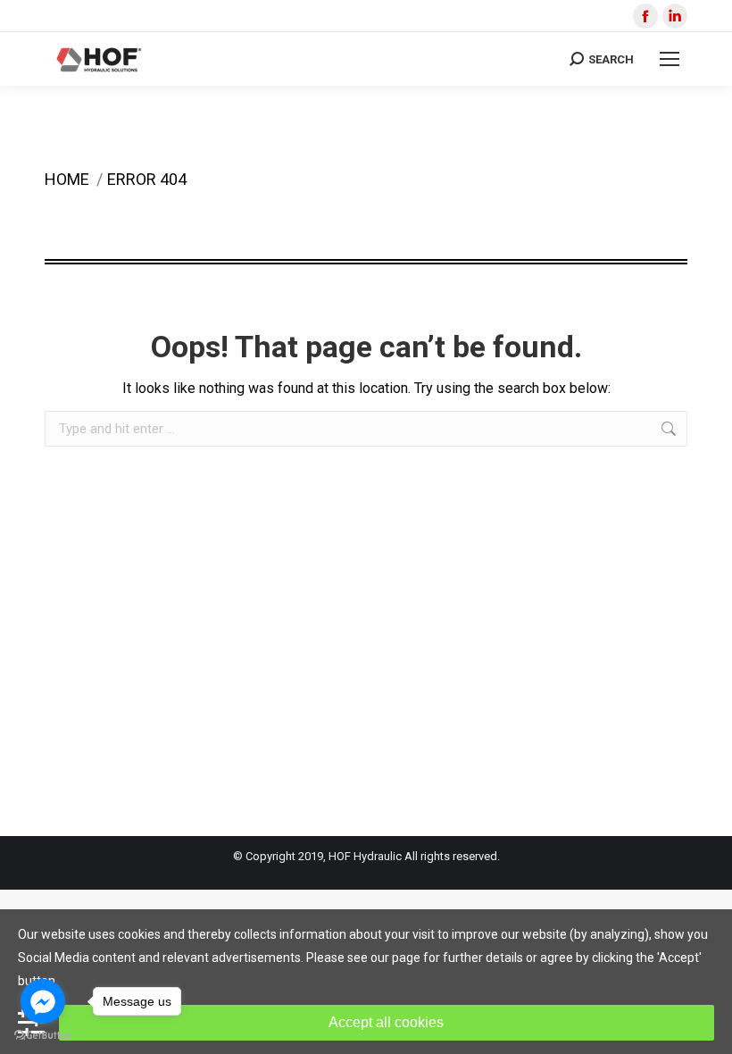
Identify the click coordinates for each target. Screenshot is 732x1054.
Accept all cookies (386, 1022)
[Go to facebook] (43, 1001)
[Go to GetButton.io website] (42, 1035)
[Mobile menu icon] (669, 59)
